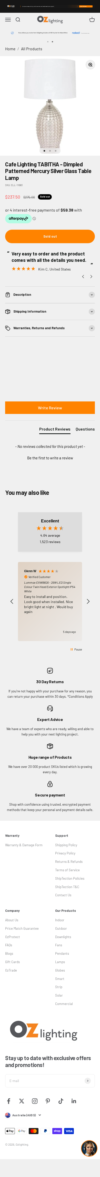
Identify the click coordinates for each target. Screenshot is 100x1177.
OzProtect (12, 937)
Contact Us (63, 895)
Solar (59, 995)
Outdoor (61, 928)
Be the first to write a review (50, 458)
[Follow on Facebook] (8, 1101)
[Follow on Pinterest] (47, 1101)
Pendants (62, 953)
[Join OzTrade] (50, 6)
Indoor (59, 920)
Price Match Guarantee (22, 928)
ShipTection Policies (69, 878)
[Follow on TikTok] (60, 1101)
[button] (50, 457)
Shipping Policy (66, 845)
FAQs (8, 945)
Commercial (64, 1004)
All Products (31, 48)
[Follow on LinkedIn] (74, 1101)
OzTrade (11, 970)
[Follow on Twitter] (21, 1101)
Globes (60, 970)
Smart (59, 979)
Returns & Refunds (69, 862)
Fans (58, 945)
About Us (11, 920)
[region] (50, 601)
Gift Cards (12, 962)
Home (10, 48)
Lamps (60, 962)
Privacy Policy (65, 853)
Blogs (9, 953)
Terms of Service (67, 870)
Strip (58, 987)
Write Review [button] (50, 407)
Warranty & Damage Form (24, 845)
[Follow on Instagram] (34, 1101)
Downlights (63, 937)
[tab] (55, 430)
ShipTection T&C (67, 887)
